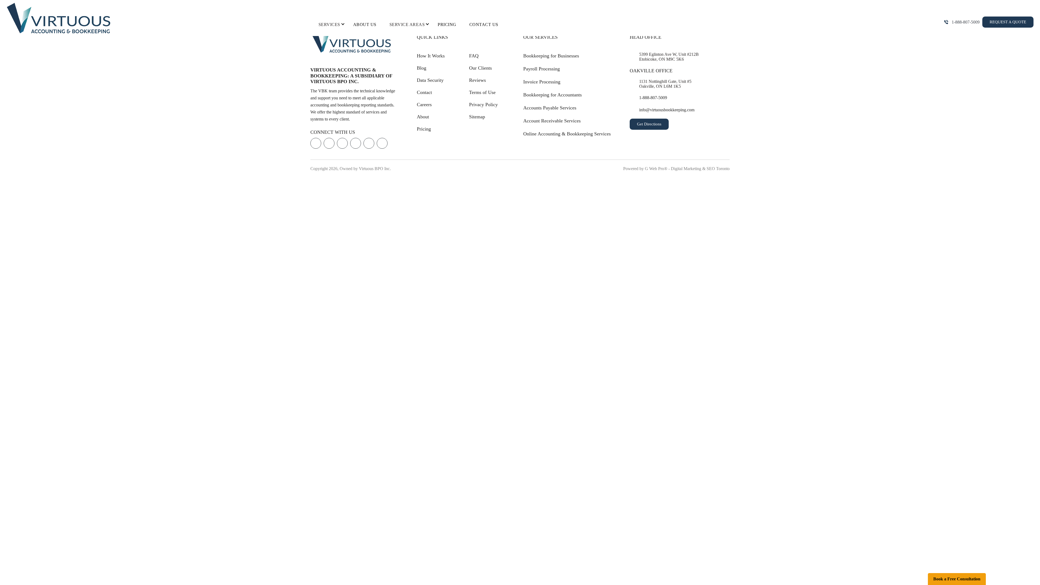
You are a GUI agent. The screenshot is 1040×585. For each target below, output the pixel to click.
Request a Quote (1008, 22)
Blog (421, 68)
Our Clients (480, 68)
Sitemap (477, 116)
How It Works (431, 55)
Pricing (447, 24)
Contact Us (483, 24)
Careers (424, 104)
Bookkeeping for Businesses (551, 55)
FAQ (474, 55)
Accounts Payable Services (549, 107)
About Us (364, 24)
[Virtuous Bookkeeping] (58, 18)
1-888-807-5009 (966, 22)
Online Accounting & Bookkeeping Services (567, 133)
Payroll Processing (541, 69)
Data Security (430, 80)
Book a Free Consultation (956, 579)
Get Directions (649, 124)
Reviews (477, 80)
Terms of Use (482, 92)
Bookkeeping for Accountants (552, 95)
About (423, 116)
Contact (424, 92)
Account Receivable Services (552, 120)
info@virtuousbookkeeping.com (666, 110)
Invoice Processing (541, 81)
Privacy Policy (483, 104)
